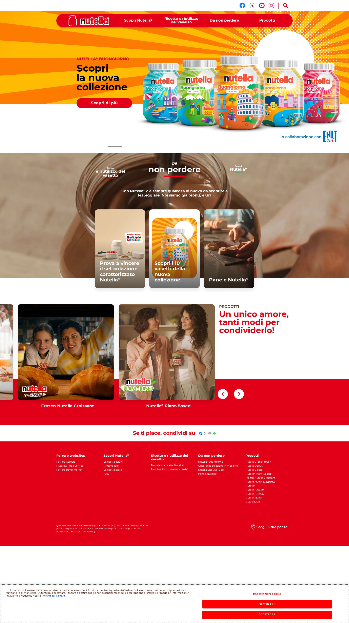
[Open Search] (286, 6)
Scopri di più (104, 103)
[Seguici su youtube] (262, 5)
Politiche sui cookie (127, 526)
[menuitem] (138, 21)
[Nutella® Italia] (88, 20)
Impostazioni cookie (267, 594)
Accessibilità (62, 532)
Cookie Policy (88, 532)
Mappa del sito (133, 529)
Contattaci (117, 529)
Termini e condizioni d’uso (97, 529)
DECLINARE (267, 604)
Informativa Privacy (105, 526)
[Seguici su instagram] (271, 5)
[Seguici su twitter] (252, 5)
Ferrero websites (70, 455)
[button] (100, 146)
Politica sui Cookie (53, 596)
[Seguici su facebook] (242, 5)
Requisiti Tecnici (73, 529)
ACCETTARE (267, 614)
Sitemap (75, 532)
